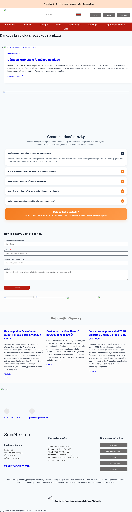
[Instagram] (111, 413)
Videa (58, 24)
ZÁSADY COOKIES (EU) (17, 466)
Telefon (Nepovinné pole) (14, 259)
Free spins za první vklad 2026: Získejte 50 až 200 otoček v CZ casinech (108, 335)
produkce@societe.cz (38, 418)
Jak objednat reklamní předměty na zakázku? (65, 181)
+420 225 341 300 (12, 418)
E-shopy (44, 24)
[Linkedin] (124, 413)
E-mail (7, 250)
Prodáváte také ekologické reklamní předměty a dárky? (65, 171)
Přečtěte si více (15, 77)
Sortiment (10, 24)
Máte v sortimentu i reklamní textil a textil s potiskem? (65, 201)
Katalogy (92, 24)
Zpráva (7, 269)
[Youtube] (118, 413)
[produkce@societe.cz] (32, 411)
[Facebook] (104, 413)
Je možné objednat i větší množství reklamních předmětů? (65, 191)
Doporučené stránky (115, 24)
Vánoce (27, 24)
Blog (66, 29)
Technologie (75, 24)
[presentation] (68, 47)
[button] (10, 25)
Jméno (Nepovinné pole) (14, 240)
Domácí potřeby (14, 54)
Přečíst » (7, 374)
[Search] (78, 14)
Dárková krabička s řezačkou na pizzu (33, 59)
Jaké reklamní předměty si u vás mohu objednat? (66, 153)
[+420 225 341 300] (6, 411)
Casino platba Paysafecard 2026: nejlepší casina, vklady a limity (22, 335)
